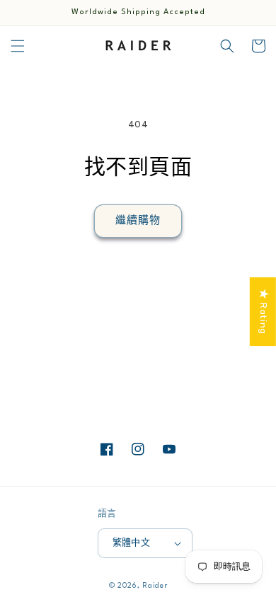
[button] (17, 46)
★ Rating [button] (263, 312)
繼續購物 (138, 221)
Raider (154, 585)
